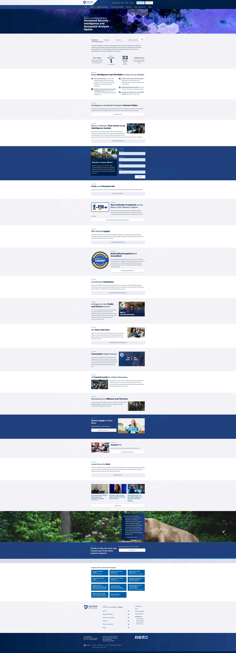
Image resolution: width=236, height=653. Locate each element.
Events (126, 3)
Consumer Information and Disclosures (115, 645)
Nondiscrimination (100, 645)
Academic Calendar (139, 614)
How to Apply (140, 2)
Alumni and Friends (140, 620)
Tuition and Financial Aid (139, 7)
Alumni (122, 3)
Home (85, 7)
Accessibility (94, 645)
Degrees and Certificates (102, 7)
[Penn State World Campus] (88, 2)
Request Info (149, 2)
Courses (106, 40)
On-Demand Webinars (139, 611)
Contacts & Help (138, 606)
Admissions (129, 7)
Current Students (116, 3)
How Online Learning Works (117, 7)
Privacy (106, 645)
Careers (118, 40)
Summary (95, 40)
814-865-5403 (88, 636)
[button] (132, 2)
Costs (132, 40)
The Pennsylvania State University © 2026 (99, 647)
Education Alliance (140, 622)
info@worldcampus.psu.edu (91, 638)
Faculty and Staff (139, 624)
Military (150, 7)
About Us (92, 7)
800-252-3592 (93, 639)
